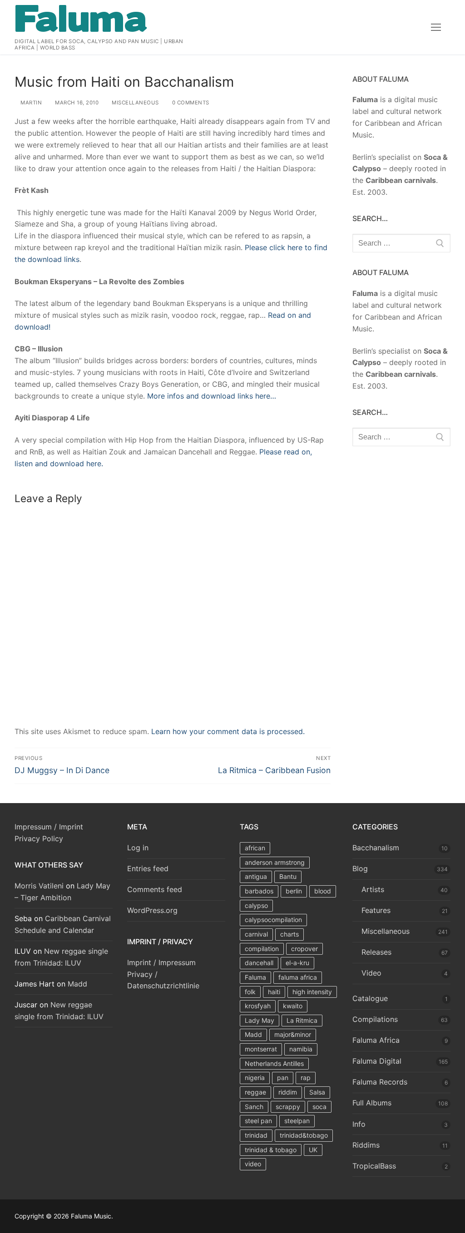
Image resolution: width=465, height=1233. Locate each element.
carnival (256, 934)
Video (371, 972)
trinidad (256, 1135)
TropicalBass (374, 1165)
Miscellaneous (134, 102)
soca (319, 1106)
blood (322, 891)
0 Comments (189, 102)
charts (289, 934)
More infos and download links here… (211, 395)
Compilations (375, 1019)
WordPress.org (152, 910)
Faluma (255, 977)
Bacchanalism (375, 847)
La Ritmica (302, 1020)
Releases (376, 952)
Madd (77, 983)
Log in (137, 847)
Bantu (288, 876)
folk (250, 992)
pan (282, 1077)
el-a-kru (297, 963)
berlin (294, 891)
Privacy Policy (39, 838)
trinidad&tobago (304, 1135)
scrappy (288, 1106)
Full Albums (371, 1102)
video (253, 1164)
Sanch (254, 1106)
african (255, 848)
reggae (255, 1092)
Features (376, 910)
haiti (274, 992)
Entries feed (147, 868)
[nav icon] (435, 27)
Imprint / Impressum (161, 962)
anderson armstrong (275, 862)
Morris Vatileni (39, 885)
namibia (300, 1049)
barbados (259, 891)
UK (313, 1150)
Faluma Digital (376, 1060)
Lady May (259, 1020)
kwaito (292, 1006)
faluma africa (297, 977)
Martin (30, 102)
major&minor (292, 1034)
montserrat (261, 1049)
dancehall (259, 963)
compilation (262, 948)
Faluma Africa (376, 1040)
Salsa (317, 1092)
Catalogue (370, 998)
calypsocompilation (273, 919)
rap (306, 1077)
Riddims (366, 1144)
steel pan (258, 1120)
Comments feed (154, 889)
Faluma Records (379, 1081)
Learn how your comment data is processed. (228, 731)
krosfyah (258, 1006)
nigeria (255, 1077)
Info (359, 1124)
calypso (256, 905)
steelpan (297, 1120)
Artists (372, 889)
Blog (360, 868)
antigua (256, 876)
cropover (304, 948)
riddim (287, 1092)
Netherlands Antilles (274, 1063)
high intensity (312, 992)
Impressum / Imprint (49, 826)
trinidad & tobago (271, 1150)
